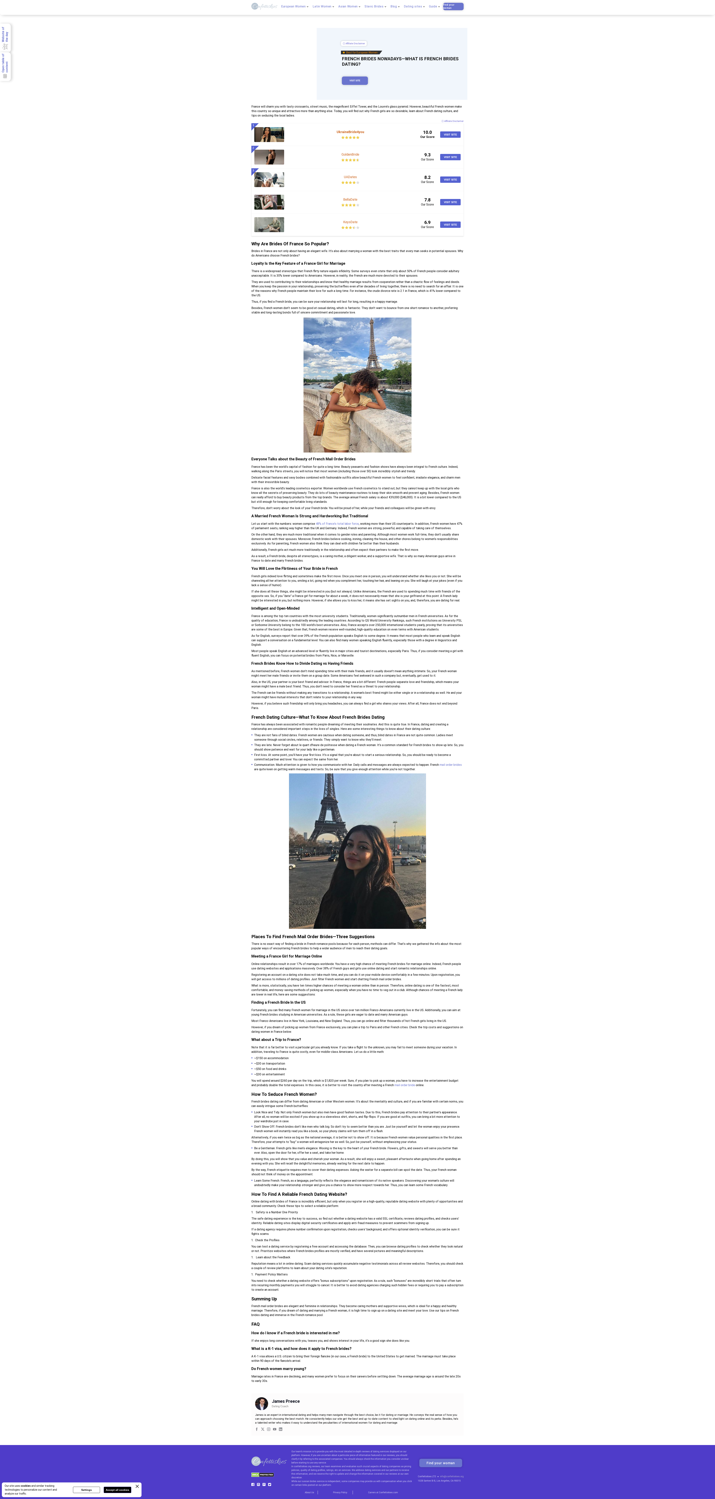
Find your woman (449, 6)
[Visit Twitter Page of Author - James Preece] (262, 1430)
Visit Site (354, 80)
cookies (26, 1485)
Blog (393, 6)
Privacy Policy (340, 1492)
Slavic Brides (374, 6)
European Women (293, 6)
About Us (309, 1492)
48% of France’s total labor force (337, 523)
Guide (433, 6)
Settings (86, 1489)
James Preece (286, 1401)
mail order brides (451, 765)
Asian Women (348, 6)
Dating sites (413, 6)
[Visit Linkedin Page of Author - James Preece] (280, 1430)
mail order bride (405, 1085)
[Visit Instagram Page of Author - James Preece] (268, 1430)
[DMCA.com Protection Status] (262, 1476)
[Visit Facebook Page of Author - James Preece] (256, 1430)
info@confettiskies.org (452, 1476)
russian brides (309, 1481)
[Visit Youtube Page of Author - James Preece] (274, 1430)
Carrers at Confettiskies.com (383, 1492)
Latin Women (322, 6)
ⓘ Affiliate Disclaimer (354, 43)
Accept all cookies (117, 1489)
